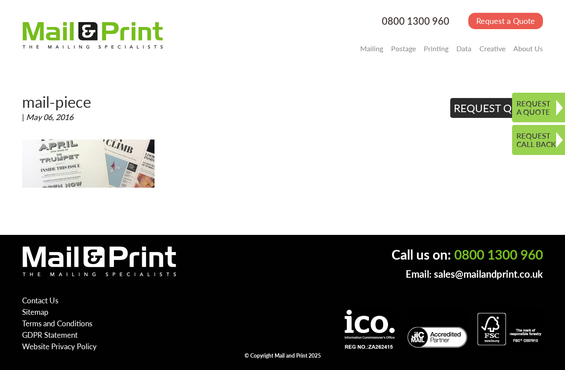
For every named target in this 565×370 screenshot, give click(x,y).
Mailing (371, 48)
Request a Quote (505, 20)
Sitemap (35, 311)
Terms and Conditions (57, 323)
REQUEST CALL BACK (536, 139)
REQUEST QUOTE (497, 107)
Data (463, 48)
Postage (403, 48)
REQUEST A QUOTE (533, 107)
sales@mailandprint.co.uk (488, 274)
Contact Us (40, 300)
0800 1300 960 (415, 21)
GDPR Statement (50, 334)
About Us (528, 48)
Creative (492, 48)
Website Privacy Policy (59, 346)
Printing (436, 48)
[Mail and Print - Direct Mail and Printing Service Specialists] (92, 35)
